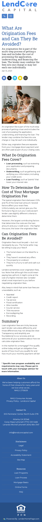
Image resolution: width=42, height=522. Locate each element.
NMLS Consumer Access (21, 398)
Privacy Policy (21, 450)
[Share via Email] (20, 78)
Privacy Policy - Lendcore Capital (21, 401)
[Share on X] (9, 78)
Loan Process (21, 478)
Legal (21, 446)
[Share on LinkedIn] (15, 78)
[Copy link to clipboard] (25, 78)
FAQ (21, 492)
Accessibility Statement (21, 455)
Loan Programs (21, 473)
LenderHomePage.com (28, 519)
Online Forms (21, 487)
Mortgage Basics (21, 482)
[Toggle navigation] (10, 16)
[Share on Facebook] (4, 78)
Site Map (21, 460)
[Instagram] (21, 515)
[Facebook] (18, 515)
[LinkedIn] (24, 515)
